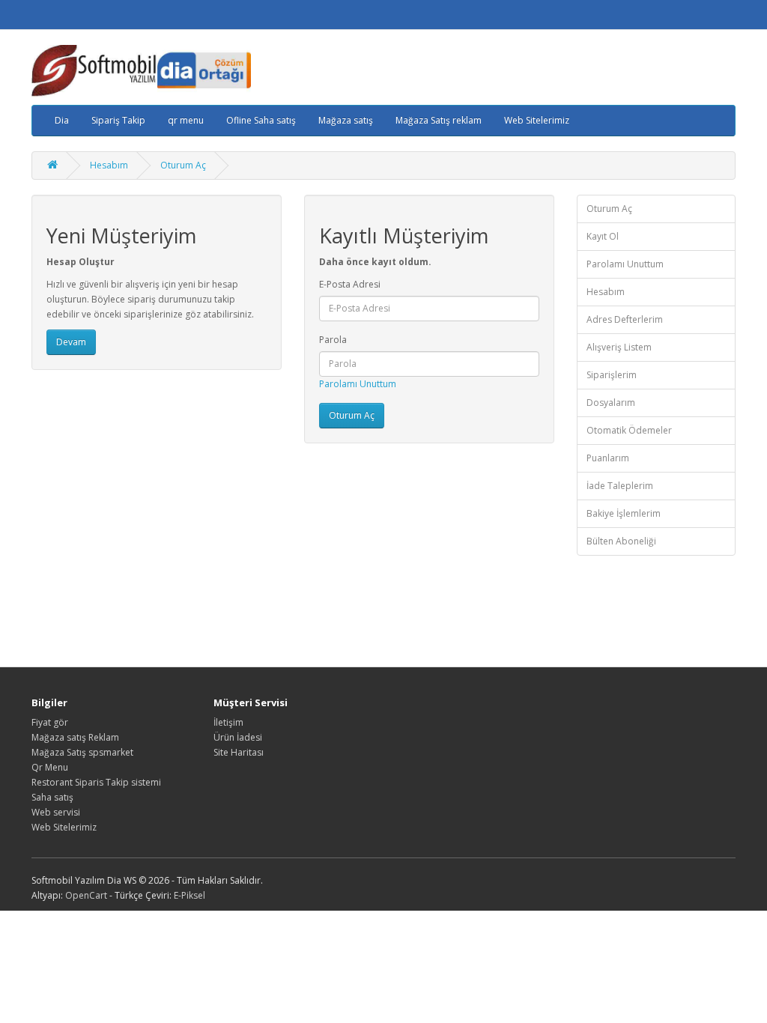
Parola (333, 339)
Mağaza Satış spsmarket (82, 752)
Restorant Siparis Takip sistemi (96, 782)
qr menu (186, 120)
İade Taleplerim (619, 485)
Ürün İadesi (237, 737)
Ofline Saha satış (261, 120)
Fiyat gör (49, 722)
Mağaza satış (345, 120)
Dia (62, 120)
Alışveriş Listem (619, 347)
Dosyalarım (610, 402)
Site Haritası (238, 752)
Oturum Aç (183, 165)
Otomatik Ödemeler (629, 430)
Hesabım (109, 165)
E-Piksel (189, 895)
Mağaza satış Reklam (75, 737)
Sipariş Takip (118, 120)
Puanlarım (607, 458)
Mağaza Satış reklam (438, 120)
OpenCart (86, 895)
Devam (71, 342)
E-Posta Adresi (350, 284)
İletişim (228, 722)
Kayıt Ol (602, 236)
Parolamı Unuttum (357, 383)
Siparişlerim (611, 374)
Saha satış (52, 797)
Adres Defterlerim (624, 319)
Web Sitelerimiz (536, 120)
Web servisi (55, 812)
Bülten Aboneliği (621, 541)
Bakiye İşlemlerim (623, 513)
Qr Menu (49, 767)
